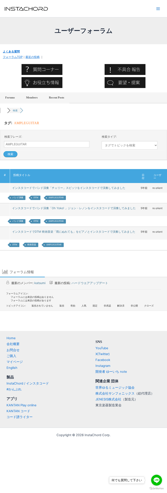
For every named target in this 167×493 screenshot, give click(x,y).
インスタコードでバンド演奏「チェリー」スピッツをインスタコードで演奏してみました (69, 188)
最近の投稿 (32, 57)
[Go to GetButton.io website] (157, 488)
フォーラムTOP (13, 57)
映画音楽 (31, 244)
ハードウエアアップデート (90, 283)
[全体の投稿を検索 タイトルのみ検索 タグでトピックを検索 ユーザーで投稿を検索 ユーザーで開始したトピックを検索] (129, 145)
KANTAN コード (18, 411)
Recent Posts (56, 97)
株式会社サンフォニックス (115, 393)
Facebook (102, 360)
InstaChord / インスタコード (28, 383)
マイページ (15, 362)
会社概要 (13, 344)
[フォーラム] (3, 110)
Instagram (102, 366)
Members (32, 97)
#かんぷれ (14, 389)
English (12, 368)
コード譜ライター (20, 417)
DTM (35, 197)
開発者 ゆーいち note (111, 372)
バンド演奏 (17, 197)
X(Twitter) (102, 354)
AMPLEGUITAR (56, 197)
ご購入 (11, 356)
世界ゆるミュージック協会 (115, 388)
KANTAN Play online (21, 405)
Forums (10, 97)
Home (11, 338)
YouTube (101, 348)
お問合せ (13, 350)
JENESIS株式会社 (108, 399)
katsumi (39, 283)
